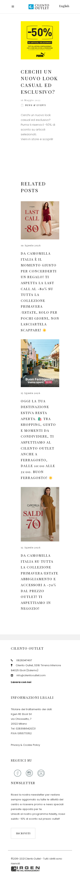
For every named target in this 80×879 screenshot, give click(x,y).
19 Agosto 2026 (31, 245)
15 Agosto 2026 (30, 393)
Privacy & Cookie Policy (25, 745)
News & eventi (35, 105)
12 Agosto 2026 (30, 547)
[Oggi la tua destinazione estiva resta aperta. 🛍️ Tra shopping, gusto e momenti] (40, 363)
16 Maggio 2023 (30, 100)
